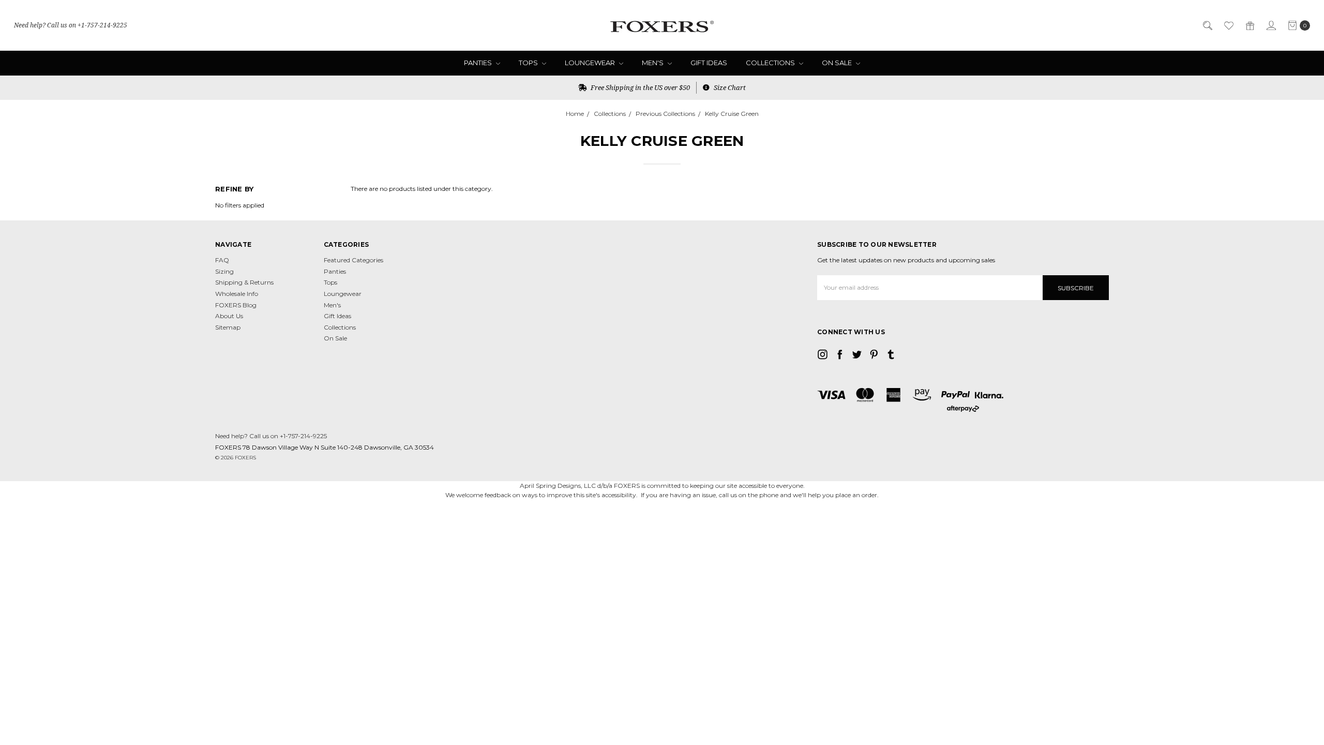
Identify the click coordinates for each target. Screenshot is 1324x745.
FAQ (222, 260)
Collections (771, 62)
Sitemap (227, 327)
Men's (653, 62)
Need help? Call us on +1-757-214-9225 (70, 25)
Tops (529, 62)
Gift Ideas (708, 62)
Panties (478, 62)
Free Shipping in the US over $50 (639, 87)
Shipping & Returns (244, 282)
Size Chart (729, 87)
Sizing (224, 271)
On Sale (837, 62)
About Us (229, 316)
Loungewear (590, 62)
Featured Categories (353, 260)
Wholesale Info (236, 293)
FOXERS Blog (236, 305)
